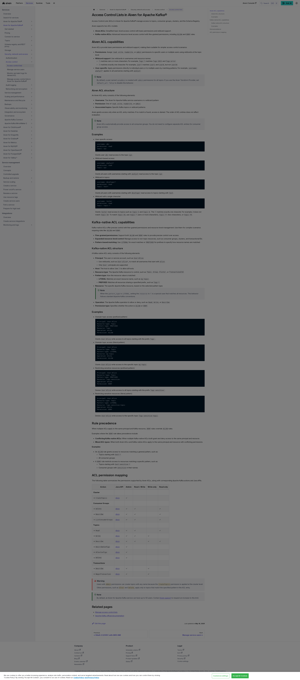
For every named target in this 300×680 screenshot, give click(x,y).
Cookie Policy (78, 677)
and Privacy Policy (92, 677)
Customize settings (220, 676)
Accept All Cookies (240, 676)
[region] (150, 676)
